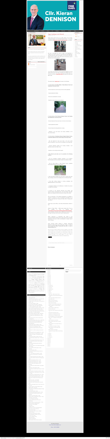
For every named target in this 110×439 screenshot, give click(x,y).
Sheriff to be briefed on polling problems (33, 403)
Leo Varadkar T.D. (77, 44)
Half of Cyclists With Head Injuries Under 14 (55, 297)
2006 (48, 344)
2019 (48, 275)
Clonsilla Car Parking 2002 (32, 418)
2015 (48, 280)
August (50, 290)
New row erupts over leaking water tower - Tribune (35, 314)
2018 (48, 276)
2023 (48, 271)
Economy (40, 277)
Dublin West (34, 277)
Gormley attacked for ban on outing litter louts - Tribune (36, 332)
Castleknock (39, 274)
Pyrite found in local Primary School (53, 312)
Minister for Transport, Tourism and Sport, (60, 40)
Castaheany (52, 242)
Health (37, 280)
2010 (48, 339)
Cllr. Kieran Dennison (32, 64)
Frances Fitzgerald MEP (78, 45)
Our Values (76, 43)
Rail (43, 285)
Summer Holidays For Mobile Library (54, 307)
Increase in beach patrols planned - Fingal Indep (35, 304)
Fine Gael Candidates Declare (32, 416)
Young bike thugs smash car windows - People (34, 324)
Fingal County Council (78, 41)
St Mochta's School (41, 287)
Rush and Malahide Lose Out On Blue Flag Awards (56, 316)
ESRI (75, 54)
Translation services (31, 406)
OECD (76, 55)
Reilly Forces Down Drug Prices (53, 300)
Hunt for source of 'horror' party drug (33, 408)
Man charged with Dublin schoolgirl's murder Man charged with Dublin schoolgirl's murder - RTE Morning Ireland (36, 337)
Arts (33, 273)
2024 (48, 270)
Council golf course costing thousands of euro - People (36, 374)
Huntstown (29, 281)
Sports (36, 287)
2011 (48, 338)
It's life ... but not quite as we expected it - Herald (35, 353)
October (50, 287)
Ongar (58, 242)
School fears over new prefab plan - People (34, 326)
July (49, 291)
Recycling (31, 286)
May (49, 333)
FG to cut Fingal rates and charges (33, 398)
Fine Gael (76, 42)
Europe (41, 278)
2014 (48, 281)
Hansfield (29, 280)
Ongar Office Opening (31, 417)
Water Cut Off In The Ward (52, 302)
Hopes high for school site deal (32, 397)
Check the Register (77, 53)
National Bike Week (59, 74)
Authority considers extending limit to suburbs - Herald (35, 396)
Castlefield (34, 274)
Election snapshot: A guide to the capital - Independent (35, 313)
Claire (30, 63)
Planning (76, 51)
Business (42, 273)
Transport (63, 242)
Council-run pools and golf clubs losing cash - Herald (35, 376)
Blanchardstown (37, 273)
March (49, 335)
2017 (48, 277)
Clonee (43, 274)
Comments (77, 36)
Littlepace (56, 242)
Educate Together (30, 278)
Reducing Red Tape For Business (53, 301)
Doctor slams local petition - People (33, 303)
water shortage (31, 292)
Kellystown (39, 281)
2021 (48, 272)
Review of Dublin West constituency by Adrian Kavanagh (36, 307)
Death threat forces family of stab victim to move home (36, 325)
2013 (48, 282)
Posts (77, 34)
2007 (48, 343)
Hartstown (33, 280)
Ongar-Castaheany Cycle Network (56, 34)
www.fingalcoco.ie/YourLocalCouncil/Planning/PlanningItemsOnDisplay (60, 210)
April (49, 334)
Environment (36, 278)
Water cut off (30, 291)
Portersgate (33, 285)
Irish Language (34, 281)
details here (57, 81)
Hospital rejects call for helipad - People (33, 367)
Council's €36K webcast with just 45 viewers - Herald (35, 375)
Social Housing (31, 287)
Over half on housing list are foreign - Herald (34, 306)
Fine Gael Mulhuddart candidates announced (34, 414)
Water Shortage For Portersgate (53, 329)
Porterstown (39, 285)
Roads (60, 242)
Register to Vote (77, 52)
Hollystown (41, 280)
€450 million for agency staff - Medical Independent (35, 305)
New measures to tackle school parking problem (35, 407)
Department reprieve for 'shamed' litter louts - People (35, 333)
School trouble (30, 405)
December (50, 285)
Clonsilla (32, 275)
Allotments (29, 273)
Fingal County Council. (37, 279)
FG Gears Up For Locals (31, 415)
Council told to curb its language (32, 404)
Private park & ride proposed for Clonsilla (34, 413)
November (50, 286)
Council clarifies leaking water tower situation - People (35, 356)
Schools (41, 286)
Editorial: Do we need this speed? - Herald (34, 395)
